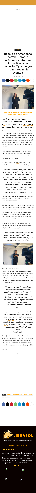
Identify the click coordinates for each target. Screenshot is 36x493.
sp (3, 396)
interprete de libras (17, 394)
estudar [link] (28, 214)
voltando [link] (4, 198)
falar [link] (17, 162)
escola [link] (25, 187)
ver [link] (29, 140)
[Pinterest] (12, 80)
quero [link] (10, 287)
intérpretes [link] (15, 122)
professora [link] (18, 196)
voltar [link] (23, 292)
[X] (8, 80)
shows (30, 394)
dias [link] (22, 127)
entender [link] (11, 319)
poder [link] (30, 238)
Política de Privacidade (15, 445)
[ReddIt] (28, 80)
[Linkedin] (24, 80)
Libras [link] (23, 135)
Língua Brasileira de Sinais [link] (12, 135)
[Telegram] (20, 80)
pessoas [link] (4, 201)
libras (25, 394)
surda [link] (20, 170)
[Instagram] (15, 443)
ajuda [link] (25, 198)
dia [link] (33, 131)
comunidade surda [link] (23, 156)
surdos (7, 396)
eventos (9, 394)
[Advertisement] (18, 29)
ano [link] (3, 124)
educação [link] (22, 205)
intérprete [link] (5, 212)
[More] (32, 80)
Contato (25, 445)
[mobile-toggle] (3, 2)
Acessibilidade (18, 49)
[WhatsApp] (16, 80)
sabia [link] (9, 190)
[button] (33, 2)
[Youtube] (24, 443)
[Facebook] (4, 80)
